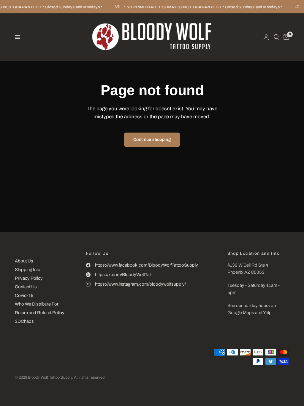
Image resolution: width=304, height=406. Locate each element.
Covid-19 (24, 295)
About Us (24, 261)
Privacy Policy (29, 278)
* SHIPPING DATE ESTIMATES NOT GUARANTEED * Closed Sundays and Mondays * (202, 7)
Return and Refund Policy (39, 312)
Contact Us (26, 286)
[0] (285, 37)
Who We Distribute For (36, 304)
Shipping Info (27, 269)
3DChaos (24, 321)
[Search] (276, 37)
